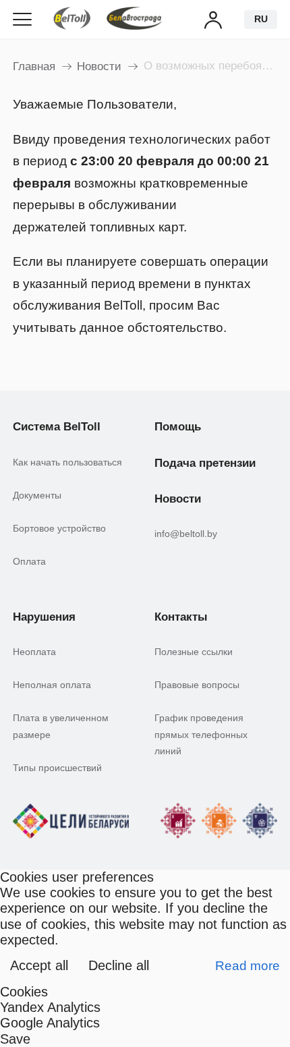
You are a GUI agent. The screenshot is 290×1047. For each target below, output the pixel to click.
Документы (37, 495)
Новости (99, 66)
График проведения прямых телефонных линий (201, 734)
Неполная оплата (52, 684)
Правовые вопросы (196, 684)
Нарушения (44, 617)
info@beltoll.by (185, 533)
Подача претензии (205, 463)
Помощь (177, 426)
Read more (247, 966)
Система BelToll (56, 426)
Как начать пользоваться (67, 462)
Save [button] (15, 1038)
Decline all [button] (118, 965)
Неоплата (34, 651)
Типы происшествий (57, 767)
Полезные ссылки (193, 651)
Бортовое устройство (59, 528)
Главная (34, 66)
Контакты (181, 617)
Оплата (29, 561)
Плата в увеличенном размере (61, 725)
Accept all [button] (39, 965)
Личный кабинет (214, 19)
